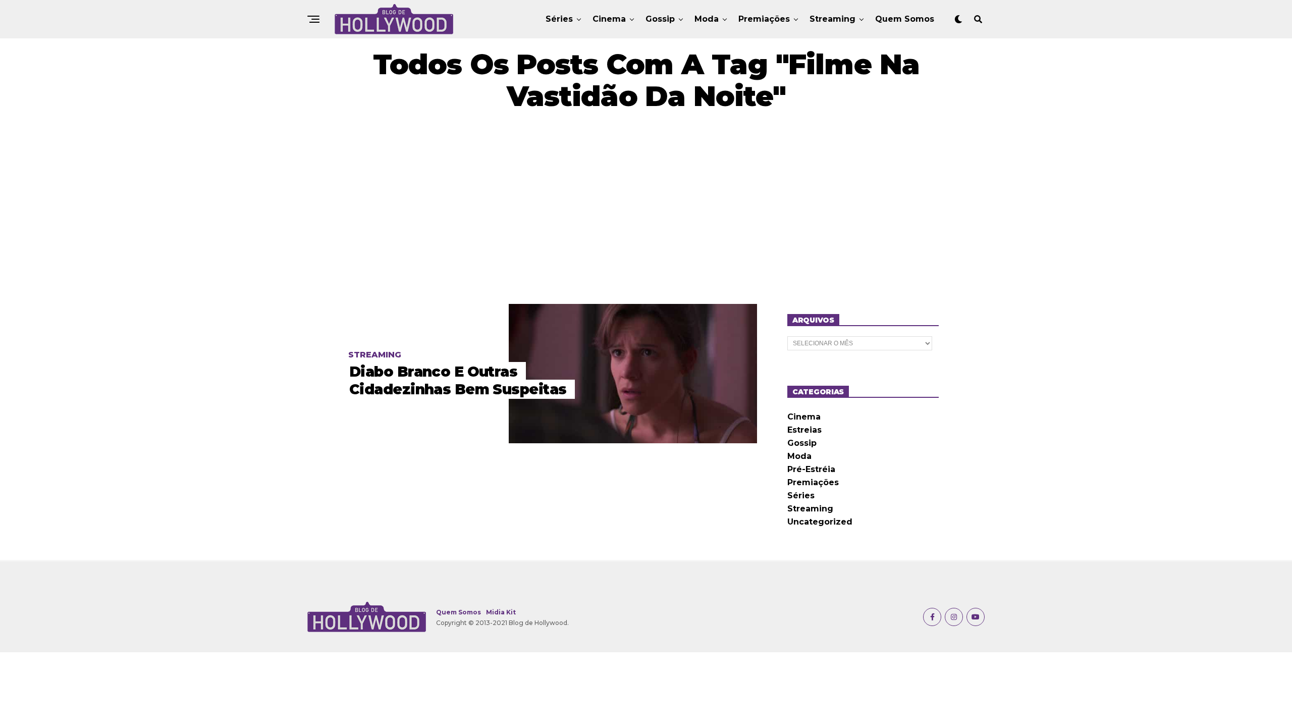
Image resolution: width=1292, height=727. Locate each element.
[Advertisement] (646, 208)
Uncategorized (819, 522)
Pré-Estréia (811, 469)
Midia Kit (501, 612)
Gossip (660, 19)
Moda (706, 19)
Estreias (804, 430)
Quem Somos (904, 19)
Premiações (764, 19)
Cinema (609, 19)
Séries (559, 19)
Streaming (832, 19)
